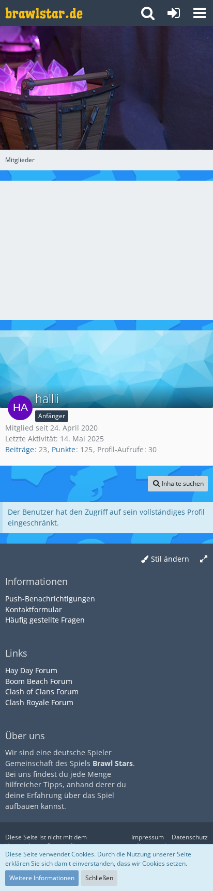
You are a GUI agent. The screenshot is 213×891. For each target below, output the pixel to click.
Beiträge (19, 449)
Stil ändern (170, 559)
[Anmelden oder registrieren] (173, 13)
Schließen (99, 877)
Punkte (63, 449)
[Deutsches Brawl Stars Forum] (44, 13)
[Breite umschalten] (204, 559)
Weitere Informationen (41, 877)
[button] (199, 13)
